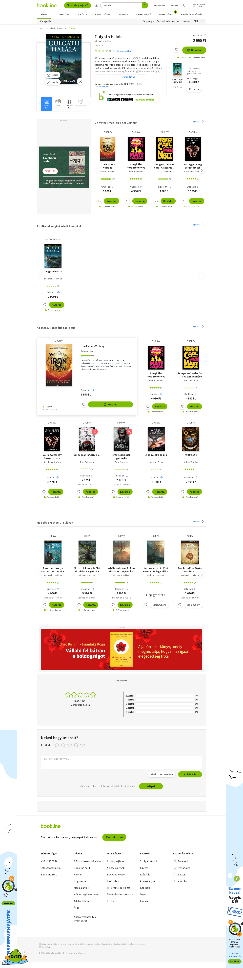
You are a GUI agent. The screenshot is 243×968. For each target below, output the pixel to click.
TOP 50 (111, 901)
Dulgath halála (53, 271)
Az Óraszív (191, 454)
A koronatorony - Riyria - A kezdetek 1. (53, 569)
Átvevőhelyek (147, 881)
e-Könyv (108, 132)
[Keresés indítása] (145, 5)
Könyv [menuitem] (44, 14)
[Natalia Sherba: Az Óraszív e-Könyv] (190, 439)
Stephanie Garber (193, 171)
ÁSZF (77, 907)
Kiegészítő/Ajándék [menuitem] (191, 14)
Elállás (144, 901)
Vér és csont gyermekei (87, 454)
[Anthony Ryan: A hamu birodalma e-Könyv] (156, 439)
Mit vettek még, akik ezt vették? (116, 123)
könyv (53, 536)
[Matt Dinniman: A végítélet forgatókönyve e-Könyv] (136, 149)
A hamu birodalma (156, 454)
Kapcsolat (146, 887)
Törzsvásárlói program (168, 21)
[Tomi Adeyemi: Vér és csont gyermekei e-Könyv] (87, 439)
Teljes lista (196, 121)
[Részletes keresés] (97, 5)
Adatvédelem (81, 901)
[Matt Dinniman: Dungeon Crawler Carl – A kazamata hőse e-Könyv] (164, 149)
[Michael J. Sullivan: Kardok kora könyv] (155, 552)
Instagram (184, 867)
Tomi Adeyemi (87, 462)
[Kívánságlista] (185, 5)
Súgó (143, 894)
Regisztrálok (159, 5)
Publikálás (190, 774)
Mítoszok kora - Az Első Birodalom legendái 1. (87, 569)
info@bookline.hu (51, 867)
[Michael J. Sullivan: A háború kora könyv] (121, 552)
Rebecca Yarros (108, 171)
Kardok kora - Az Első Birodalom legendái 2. (155, 569)
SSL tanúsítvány (46, 947)
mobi (55, 82)
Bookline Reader (116, 874)
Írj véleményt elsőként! (123, 51)
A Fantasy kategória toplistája (56, 328)
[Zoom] (80, 81)
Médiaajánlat (81, 887)
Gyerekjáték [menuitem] (167, 13)
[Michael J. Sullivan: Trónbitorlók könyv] (190, 552)
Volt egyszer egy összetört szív (192, 166)
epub (55, 74)
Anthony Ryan (156, 462)
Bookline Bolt (49, 874)
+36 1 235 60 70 (49, 861)
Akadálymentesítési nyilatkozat (85, 918)
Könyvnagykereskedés (86, 894)
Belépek (174, 5)
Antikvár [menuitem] (123, 14)
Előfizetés (199, 21)
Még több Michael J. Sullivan (55, 522)
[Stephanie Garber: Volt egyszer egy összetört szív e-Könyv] (193, 149)
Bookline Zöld (82, 867)
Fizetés (144, 867)
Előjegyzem (159, 604)
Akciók (186, 21)
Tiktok (181, 874)
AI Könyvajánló (79, 5)
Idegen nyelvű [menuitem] (143, 14)
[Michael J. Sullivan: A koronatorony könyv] (52, 552)
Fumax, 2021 (100, 45)
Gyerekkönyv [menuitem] (63, 14)
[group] (46, 104)
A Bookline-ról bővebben (88, 861)
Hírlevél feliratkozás (118, 887)
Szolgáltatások (149, 861)
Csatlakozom (114, 837)
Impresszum (81, 881)
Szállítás (145, 874)
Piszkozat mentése (162, 774)
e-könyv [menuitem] (82, 14)
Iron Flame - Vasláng (108, 166)
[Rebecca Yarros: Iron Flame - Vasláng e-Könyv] (107, 149)
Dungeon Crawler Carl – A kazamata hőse (164, 166)
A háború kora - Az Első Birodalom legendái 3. (121, 569)
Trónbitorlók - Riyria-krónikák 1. (190, 569)
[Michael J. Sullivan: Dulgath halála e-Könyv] (63, 59)
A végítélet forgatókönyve (136, 166)
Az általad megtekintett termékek (59, 226)
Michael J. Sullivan (53, 278)
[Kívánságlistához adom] (177, 49)
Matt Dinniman (136, 171)
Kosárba (196, 50)
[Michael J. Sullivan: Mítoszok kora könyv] (87, 552)
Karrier (78, 874)
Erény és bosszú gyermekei (121, 456)
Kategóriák (45, 21)
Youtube (182, 881)
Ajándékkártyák (115, 867)
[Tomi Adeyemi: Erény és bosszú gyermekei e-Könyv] (121, 439)
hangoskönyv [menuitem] (102, 14)
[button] (89, 104)
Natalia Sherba (191, 462)
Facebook (183, 861)
